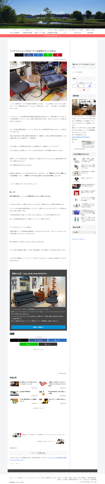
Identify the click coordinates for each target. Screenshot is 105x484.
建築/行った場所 (72, 477)
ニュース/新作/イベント (20, 477)
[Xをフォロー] (78, 86)
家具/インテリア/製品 (62, 477)
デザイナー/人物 (40, 477)
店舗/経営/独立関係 (92, 477)
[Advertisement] (38, 45)
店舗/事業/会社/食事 (73, 479)
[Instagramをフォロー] (90, 86)
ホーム (11, 477)
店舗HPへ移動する (38, 327)
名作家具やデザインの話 (50, 477)
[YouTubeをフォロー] (84, 89)
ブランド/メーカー (31, 477)
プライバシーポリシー (78, 239)
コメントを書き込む (38, 453)
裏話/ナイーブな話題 (62, 479)
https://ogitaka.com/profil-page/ (81, 137)
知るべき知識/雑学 (82, 477)
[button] (48, 344)
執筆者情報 (93, 479)
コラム (12, 333)
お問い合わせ (87, 479)
